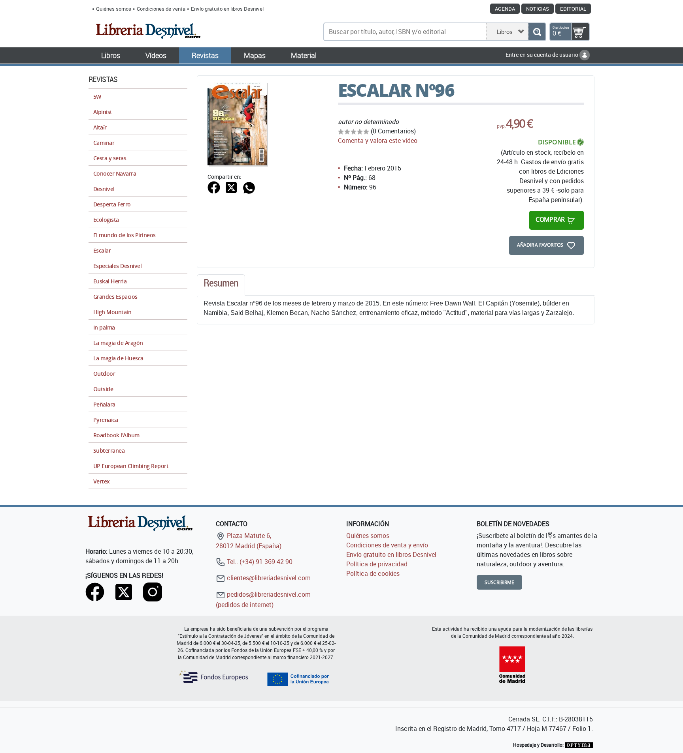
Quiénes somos (113, 8)
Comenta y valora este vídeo (377, 140)
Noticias (537, 8)
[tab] (221, 285)
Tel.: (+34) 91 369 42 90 (258, 561)
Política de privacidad (377, 564)
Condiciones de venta (161, 8)
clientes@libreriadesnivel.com (268, 577)
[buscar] (536, 31)
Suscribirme (499, 582)
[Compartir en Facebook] (214, 186)
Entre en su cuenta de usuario (542, 54)
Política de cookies (373, 573)
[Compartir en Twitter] (231, 186)
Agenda (505, 8)
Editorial (573, 8)
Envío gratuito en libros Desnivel (227, 8)
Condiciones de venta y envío (387, 545)
